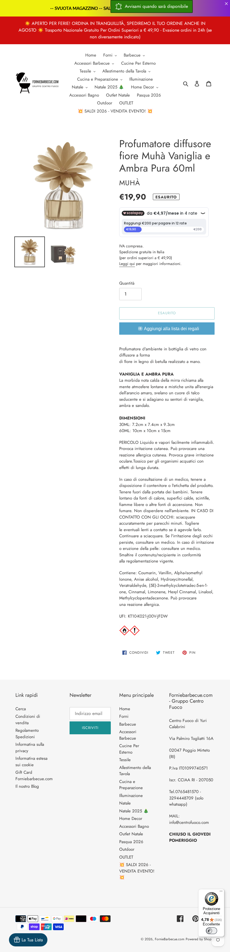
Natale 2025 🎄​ (134, 811)
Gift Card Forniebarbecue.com (34, 775)
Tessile (125, 760)
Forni (123, 716)
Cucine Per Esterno (129, 749)
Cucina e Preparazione (131, 785)
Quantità (126, 283)
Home (124, 709)
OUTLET (126, 857)
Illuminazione (131, 795)
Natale (125, 803)
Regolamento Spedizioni (27, 733)
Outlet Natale (131, 834)
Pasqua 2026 (131, 842)
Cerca (20, 709)
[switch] (211, 930)
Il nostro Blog (27, 786)
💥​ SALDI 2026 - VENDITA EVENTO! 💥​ (137, 871)
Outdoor (126, 849)
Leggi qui (127, 263)
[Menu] (221, 892)
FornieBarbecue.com (169, 939)
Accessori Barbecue (127, 735)
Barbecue (127, 724)
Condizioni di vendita (27, 719)
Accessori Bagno (134, 826)
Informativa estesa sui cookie (31, 761)
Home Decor (130, 818)
